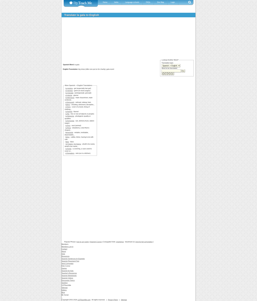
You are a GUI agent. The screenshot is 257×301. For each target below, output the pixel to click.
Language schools (132, 2)
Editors (64, 290)
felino (67, 137)
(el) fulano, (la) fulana (73, 144)
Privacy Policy (113, 300)
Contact (64, 249)
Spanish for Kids (67, 271)
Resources (65, 256)
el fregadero (69, 153)
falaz (67, 142)
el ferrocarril (69, 102)
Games (64, 268)
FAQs (148, 2)
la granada (69, 93)
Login (173, 2)
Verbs (116, 2)
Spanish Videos (67, 278)
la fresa (68, 128)
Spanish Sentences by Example (73, 259)
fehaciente (69, 132)
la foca (67, 125)
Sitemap (65, 288)
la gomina (69, 88)
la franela (68, 112)
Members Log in (67, 247)
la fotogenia (69, 116)
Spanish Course (96, 242)
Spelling (65, 283)
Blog (63, 292)
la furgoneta (69, 121)
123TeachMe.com (84, 300)
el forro (68, 107)
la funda (68, 149)
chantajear (120, 242)
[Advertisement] (126, 39)
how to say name (82, 242)
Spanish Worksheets (69, 276)
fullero (67, 105)
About (64, 251)
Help (63, 254)
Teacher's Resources (69, 273)
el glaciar (68, 95)
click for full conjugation (144, 242)
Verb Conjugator (67, 264)
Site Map (160, 2)
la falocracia (69, 98)
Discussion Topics (68, 280)
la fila (67, 114)
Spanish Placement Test (70, 261)
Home (105, 2)
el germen (69, 91)
